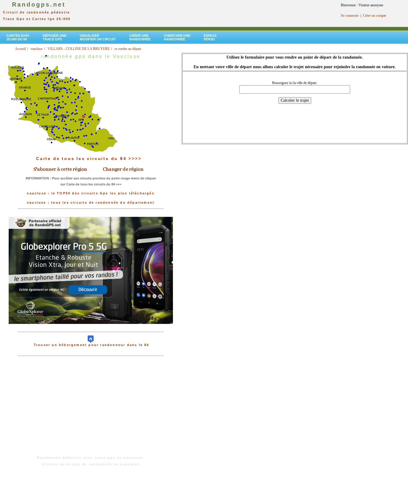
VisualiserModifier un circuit (98, 37)
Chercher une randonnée (177, 37)
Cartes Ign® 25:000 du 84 (18, 37)
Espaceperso (210, 37)
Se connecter (350, 15)
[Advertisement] (91, 409)
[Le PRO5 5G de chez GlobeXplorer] (91, 329)
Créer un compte (374, 15)
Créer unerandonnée (140, 37)
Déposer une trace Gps (54, 37)
